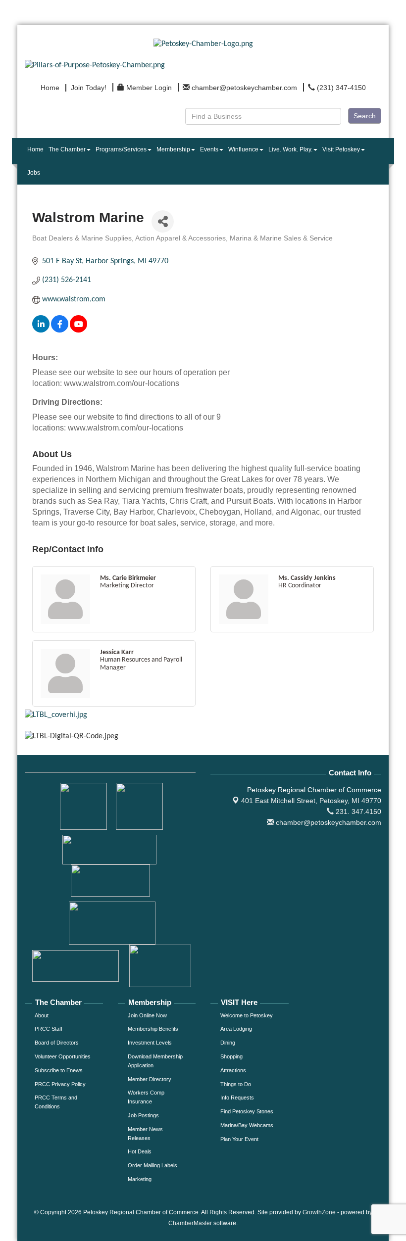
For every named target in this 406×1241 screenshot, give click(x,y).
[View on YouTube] (78, 330)
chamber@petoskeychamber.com (327, 822)
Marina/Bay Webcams (246, 1125)
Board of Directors (57, 1043)
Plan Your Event (239, 1139)
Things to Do (235, 1084)
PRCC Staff (48, 1029)
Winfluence (243, 149)
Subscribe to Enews (59, 1070)
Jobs (33, 172)
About (42, 1015)
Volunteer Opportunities (63, 1056)
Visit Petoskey (341, 149)
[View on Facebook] (59, 330)
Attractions (233, 1070)
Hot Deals (140, 1151)
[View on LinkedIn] (41, 330)
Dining (227, 1043)
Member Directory (149, 1079)
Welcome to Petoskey (246, 1015)
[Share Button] (163, 221)
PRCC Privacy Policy (60, 1084)
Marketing (140, 1179)
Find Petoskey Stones (246, 1111)
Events (209, 149)
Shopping (231, 1056)
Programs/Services (121, 149)
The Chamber (67, 149)
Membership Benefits (153, 1029)
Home (35, 149)
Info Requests (237, 1097)
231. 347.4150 (357, 811)
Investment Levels (150, 1043)
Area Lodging (236, 1029)
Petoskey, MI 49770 (311, 801)
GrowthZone (319, 1212)
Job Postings (143, 1115)
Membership (173, 149)
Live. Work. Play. (290, 149)
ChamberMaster (190, 1223)
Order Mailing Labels (152, 1165)
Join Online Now (147, 1015)
